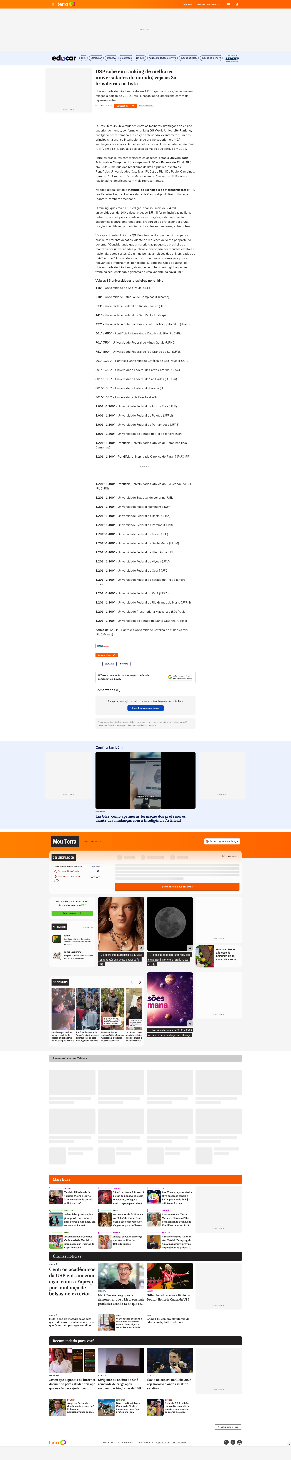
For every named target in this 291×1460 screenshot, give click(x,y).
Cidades (168, 1400)
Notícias (124, 664)
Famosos (117, 1188)
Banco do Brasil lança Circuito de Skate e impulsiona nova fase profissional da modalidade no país (128, 1408)
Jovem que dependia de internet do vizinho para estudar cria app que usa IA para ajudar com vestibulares (72, 1384)
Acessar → (88, 926)
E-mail (228, 4)
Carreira (102, 1291)
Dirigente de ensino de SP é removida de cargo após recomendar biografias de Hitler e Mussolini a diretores (121, 1384)
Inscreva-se (69, 913)
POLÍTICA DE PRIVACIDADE (173, 1442)
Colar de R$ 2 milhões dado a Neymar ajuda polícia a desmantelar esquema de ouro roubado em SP (177, 1408)
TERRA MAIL (186, 4)
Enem (118, 1315)
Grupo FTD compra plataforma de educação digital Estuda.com (168, 1320)
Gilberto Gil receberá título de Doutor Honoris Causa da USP (168, 1297)
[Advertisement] (219, 1322)
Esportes (68, 1210)
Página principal (66, 4)
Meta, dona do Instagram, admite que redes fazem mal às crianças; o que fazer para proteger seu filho (71, 1322)
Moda (115, 1210)
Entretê (67, 1188)
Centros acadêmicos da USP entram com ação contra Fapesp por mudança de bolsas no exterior (72, 1281)
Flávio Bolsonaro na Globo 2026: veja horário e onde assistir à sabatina (169, 1384)
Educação (109, 664)
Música (150, 1291)
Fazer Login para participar (145, 708)
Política (71, 1400)
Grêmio (67, 1233)
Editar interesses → (230, 856)
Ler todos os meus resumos (177, 886)
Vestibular (54, 1376)
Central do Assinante (208, 4)
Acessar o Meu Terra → (94, 841)
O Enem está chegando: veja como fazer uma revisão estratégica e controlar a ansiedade (129, 1323)
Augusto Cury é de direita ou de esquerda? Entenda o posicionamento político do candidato (80, 1408)
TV (163, 1188)
